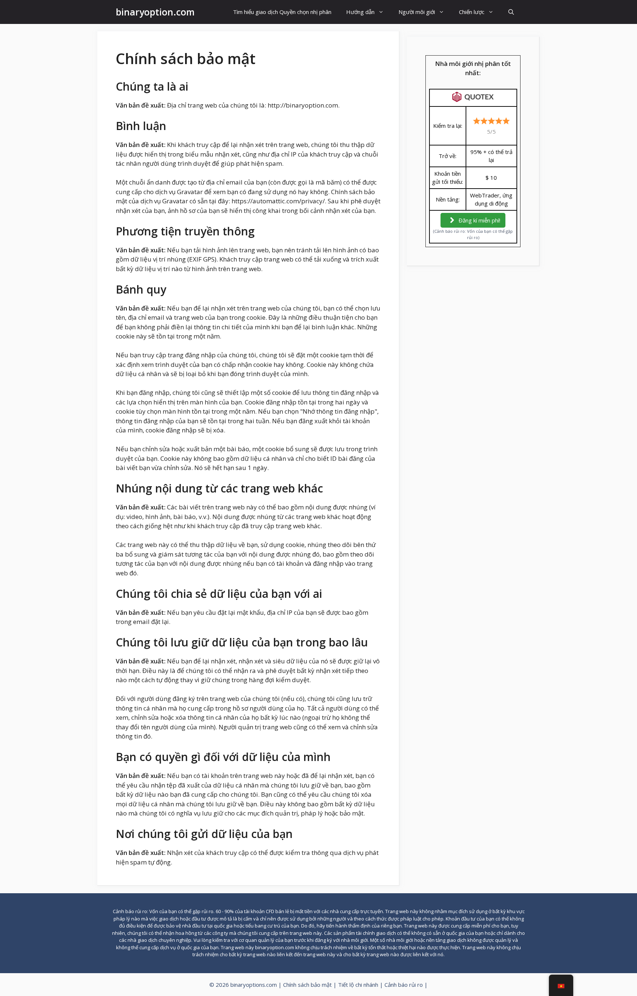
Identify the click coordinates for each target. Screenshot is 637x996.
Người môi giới (416, 11)
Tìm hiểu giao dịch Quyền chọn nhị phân (282, 11)
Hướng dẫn (360, 11)
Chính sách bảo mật (307, 984)
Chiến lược (471, 11)
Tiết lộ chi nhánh (358, 984)
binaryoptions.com (253, 984)
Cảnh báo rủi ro (403, 984)
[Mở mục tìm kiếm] (511, 12)
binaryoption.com (155, 12)
